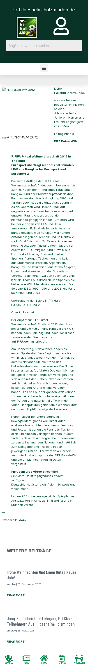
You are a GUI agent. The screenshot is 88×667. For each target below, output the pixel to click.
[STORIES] (8, 658)
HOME (44, 663)
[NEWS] (26, 658)
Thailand (44, 324)
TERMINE (61, 663)
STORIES (9, 663)
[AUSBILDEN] (79, 658)
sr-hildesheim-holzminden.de (44, 9)
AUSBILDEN (79, 663)
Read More (16, 595)
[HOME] (44, 658)
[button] (44, 68)
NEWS (26, 663)
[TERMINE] (61, 658)
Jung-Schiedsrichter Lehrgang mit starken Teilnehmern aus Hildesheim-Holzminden (41, 621)
